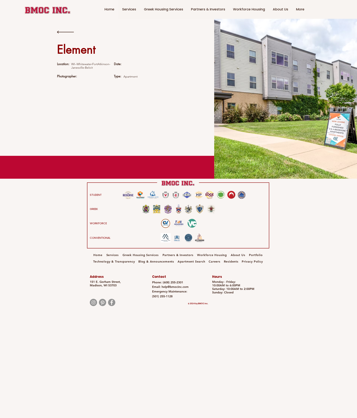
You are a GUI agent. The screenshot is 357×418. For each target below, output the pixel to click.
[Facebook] (111, 302)
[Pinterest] (102, 302)
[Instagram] (93, 302)
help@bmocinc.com (175, 287)
